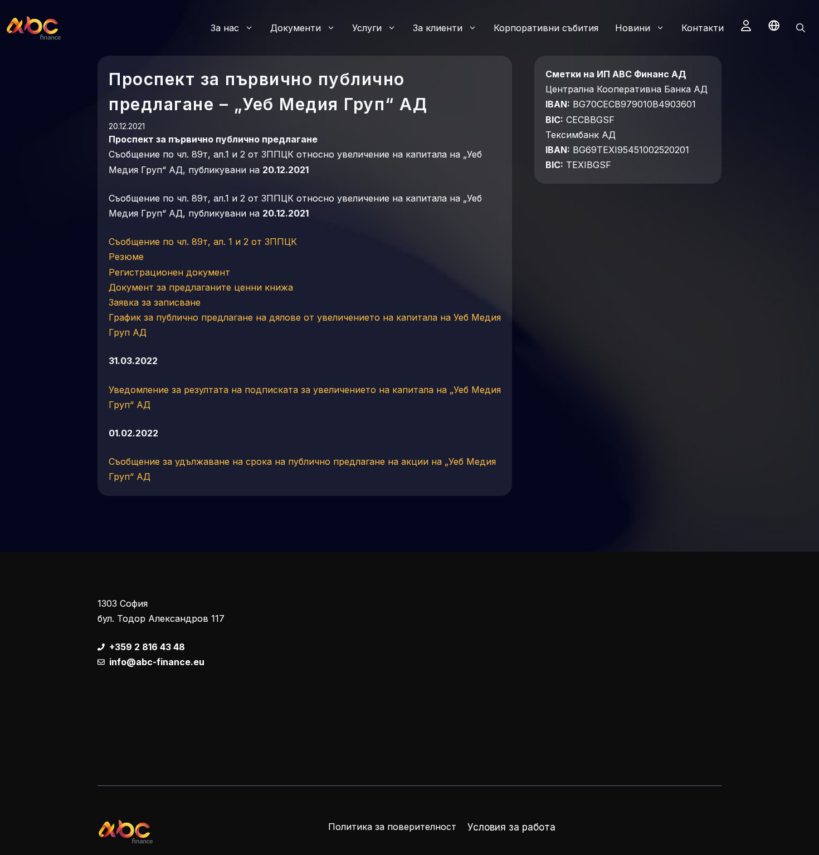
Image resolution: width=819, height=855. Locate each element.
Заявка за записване (155, 302)
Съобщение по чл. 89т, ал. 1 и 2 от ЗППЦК (203, 241)
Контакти (702, 27)
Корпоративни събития (546, 27)
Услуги (367, 27)
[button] (800, 28)
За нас (225, 27)
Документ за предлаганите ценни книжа (201, 287)
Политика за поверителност (392, 826)
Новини (632, 27)
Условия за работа (511, 827)
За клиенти (437, 27)
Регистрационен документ (169, 272)
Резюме (126, 256)
